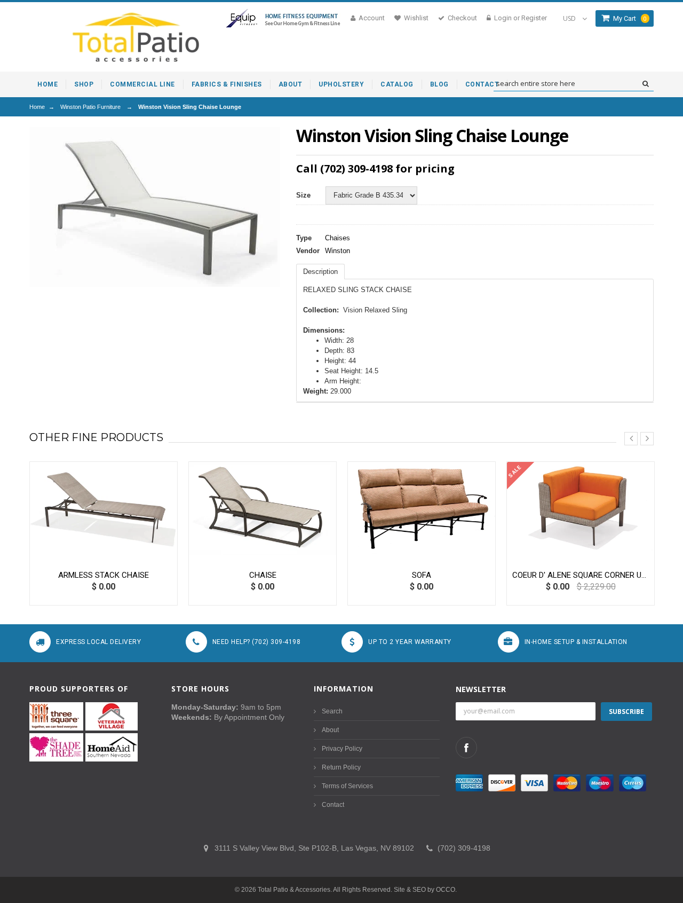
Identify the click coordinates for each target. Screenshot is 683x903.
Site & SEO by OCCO (424, 889)
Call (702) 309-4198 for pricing (375, 168)
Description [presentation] (320, 272)
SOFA (421, 575)
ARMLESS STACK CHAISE (103, 575)
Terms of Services (347, 786)
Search (332, 711)
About (330, 730)
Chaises (337, 238)
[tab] (320, 271)
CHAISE (262, 575)
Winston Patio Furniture (90, 107)
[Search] (645, 83)
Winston (337, 251)
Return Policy (341, 767)
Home (37, 107)
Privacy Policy (342, 748)
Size (303, 195)
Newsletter (481, 689)
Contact (333, 804)
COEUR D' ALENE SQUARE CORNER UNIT (580, 575)
